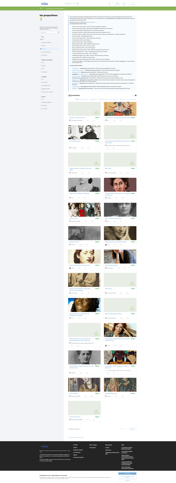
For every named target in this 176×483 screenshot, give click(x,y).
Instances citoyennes (78, 457)
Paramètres (127, 480)
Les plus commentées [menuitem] (114, 99)
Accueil (75, 447)
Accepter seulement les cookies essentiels (127, 477)
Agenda (75, 454)
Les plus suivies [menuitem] (123, 99)
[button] (42, 37)
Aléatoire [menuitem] (77, 99)
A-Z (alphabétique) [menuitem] (93, 99)
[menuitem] (49, 32)
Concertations (76, 452)
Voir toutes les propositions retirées (76, 437)
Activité (107, 447)
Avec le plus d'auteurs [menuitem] (131, 99)
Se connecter (92, 447)
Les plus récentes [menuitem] (84, 99)
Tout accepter (127, 473)
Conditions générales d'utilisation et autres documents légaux (126, 463)
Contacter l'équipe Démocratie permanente (127, 467)
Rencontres (108, 450)
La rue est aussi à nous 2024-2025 (54, 8)
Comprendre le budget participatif (126, 452)
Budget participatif (78, 449)
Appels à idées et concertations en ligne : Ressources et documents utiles (127, 457)
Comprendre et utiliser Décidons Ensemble (126, 448)
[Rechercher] (77, 3)
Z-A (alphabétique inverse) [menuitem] (103, 99)
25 (79, 429)
